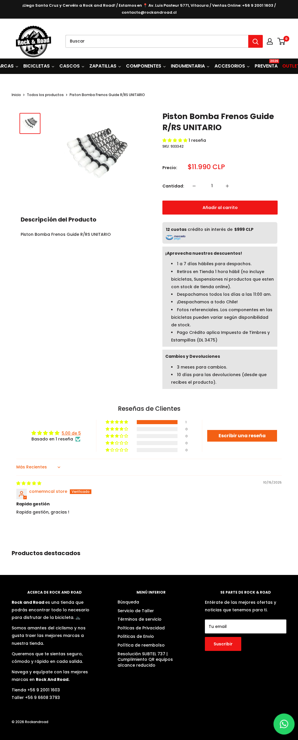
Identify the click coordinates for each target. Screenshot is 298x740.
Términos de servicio (140, 619)
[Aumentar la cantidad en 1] (228, 186)
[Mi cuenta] (270, 41)
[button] (175, 140)
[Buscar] (255, 41)
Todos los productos (45, 94)
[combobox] (156, 41)
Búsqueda (128, 602)
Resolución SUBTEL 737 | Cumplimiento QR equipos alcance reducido (145, 659)
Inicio (16, 94)
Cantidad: (173, 186)
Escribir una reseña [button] (242, 435)
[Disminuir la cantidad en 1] (195, 186)
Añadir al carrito (220, 207)
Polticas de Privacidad (141, 628)
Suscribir (223, 644)
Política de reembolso (141, 645)
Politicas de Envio (136, 636)
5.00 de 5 (71, 433)
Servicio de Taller (136, 611)
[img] (28, 483)
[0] (281, 41)
